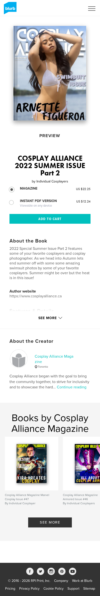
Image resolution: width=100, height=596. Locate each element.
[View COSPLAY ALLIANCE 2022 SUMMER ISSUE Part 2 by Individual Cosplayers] (49, 73)
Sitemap (89, 588)
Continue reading (71, 387)
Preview (49, 135)
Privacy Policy (29, 588)
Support (73, 588)
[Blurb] (9, 10)
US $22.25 (83, 189)
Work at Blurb (82, 581)
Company (61, 581)
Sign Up (72, 8)
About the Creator (31, 341)
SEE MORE (50, 522)
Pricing (10, 588)
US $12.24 (83, 201)
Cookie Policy (53, 588)
